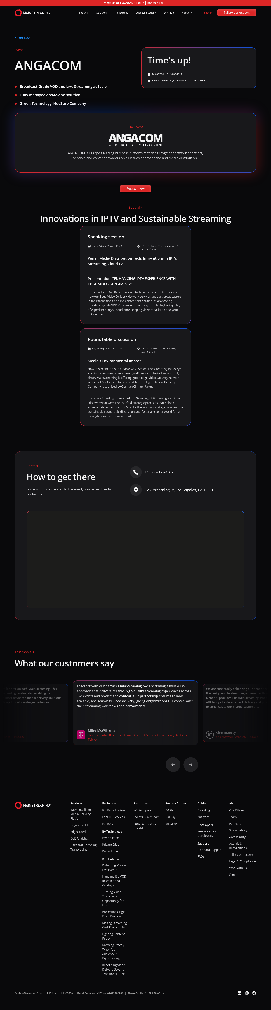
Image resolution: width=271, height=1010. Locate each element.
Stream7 (171, 824)
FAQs (200, 856)
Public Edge (110, 851)
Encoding (203, 810)
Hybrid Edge (110, 838)
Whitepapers (142, 810)
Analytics (203, 817)
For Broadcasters (114, 810)
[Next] (190, 764)
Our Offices (236, 810)
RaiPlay (170, 817)
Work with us (238, 868)
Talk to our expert (241, 855)
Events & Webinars (146, 817)
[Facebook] (254, 993)
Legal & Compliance (242, 861)
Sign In (233, 875)
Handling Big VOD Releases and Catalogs (114, 880)
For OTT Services (113, 817)
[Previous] (173, 764)
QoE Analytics (79, 838)
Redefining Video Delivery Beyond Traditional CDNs (114, 969)
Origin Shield (79, 825)
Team (233, 817)
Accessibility (237, 837)
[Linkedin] (239, 993)
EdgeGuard (78, 832)
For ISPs (107, 824)
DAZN (169, 810)
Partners (235, 824)
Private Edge (110, 844)
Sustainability (238, 830)
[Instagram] (247, 993)
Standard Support (209, 850)
